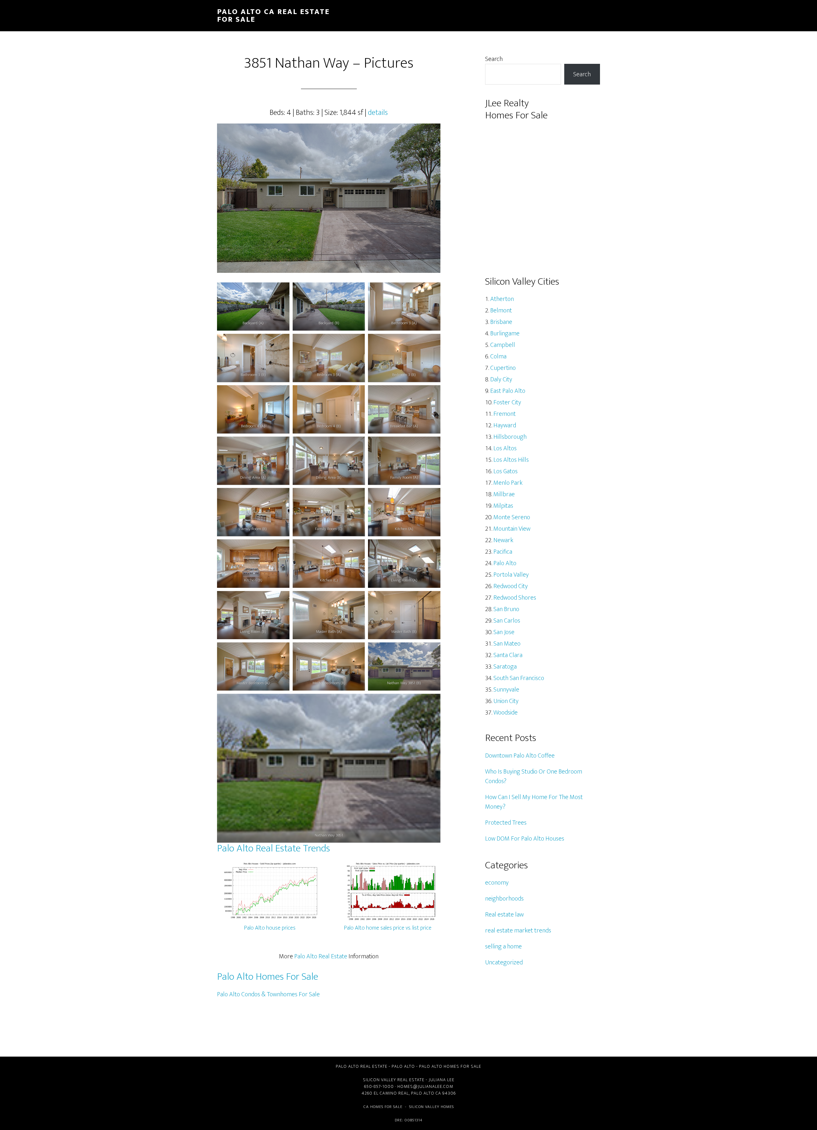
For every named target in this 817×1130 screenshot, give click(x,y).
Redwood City (510, 586)
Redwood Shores (514, 597)
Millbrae (504, 494)
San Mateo (507, 643)
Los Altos (505, 448)
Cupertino (503, 368)
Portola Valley (511, 574)
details (378, 112)
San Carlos (506, 620)
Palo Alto (504, 563)
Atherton (502, 299)
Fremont (504, 413)
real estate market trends (518, 930)
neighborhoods (504, 898)
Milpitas (503, 505)
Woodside (505, 712)
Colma (498, 356)
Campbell (502, 345)
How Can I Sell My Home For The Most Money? (534, 802)
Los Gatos (505, 471)
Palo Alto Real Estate (320, 956)
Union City (506, 701)
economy (497, 882)
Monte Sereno (511, 517)
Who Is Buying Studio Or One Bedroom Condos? (533, 776)
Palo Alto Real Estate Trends (273, 848)
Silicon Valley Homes (431, 1106)
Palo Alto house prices (270, 928)
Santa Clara (507, 655)
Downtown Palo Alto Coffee (520, 755)
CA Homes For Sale (383, 1106)
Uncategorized (504, 962)
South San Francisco (518, 678)
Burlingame (505, 333)
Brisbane (501, 322)
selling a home (503, 946)
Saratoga (505, 666)
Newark (503, 540)
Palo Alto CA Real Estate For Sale (273, 15)
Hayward (504, 425)
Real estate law (504, 914)
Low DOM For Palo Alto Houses (524, 838)
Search (494, 59)
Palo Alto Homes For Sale (267, 976)
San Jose (503, 632)
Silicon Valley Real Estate (393, 1079)
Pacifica (502, 551)
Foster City (507, 402)
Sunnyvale (506, 689)
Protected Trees (506, 822)
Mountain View (511, 528)
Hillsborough (510, 436)
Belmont (501, 310)
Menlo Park (507, 482)
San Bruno (506, 609)
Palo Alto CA (426, 1093)
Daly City (501, 379)
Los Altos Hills (511, 459)
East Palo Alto (507, 390)
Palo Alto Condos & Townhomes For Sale (268, 994)
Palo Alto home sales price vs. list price (387, 928)
